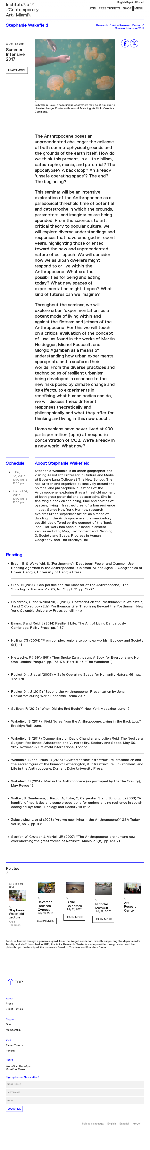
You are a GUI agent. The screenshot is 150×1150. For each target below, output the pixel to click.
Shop (127, 8)
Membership (13, 1030)
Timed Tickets (14, 1045)
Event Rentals (14, 1009)
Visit (8, 1040)
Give (9, 1024)
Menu (138, 8)
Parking (10, 1051)
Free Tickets (109, 8)
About (9, 998)
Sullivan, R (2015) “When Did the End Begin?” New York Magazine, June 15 (70, 709)
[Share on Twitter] (134, 43)
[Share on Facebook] (125, 43)
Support (11, 1019)
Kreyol (140, 2)
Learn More (16, 70)
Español (131, 2)
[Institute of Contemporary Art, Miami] (12, 8)
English (121, 2)
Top (16, 982)
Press (9, 1004)
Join (92, 8)
